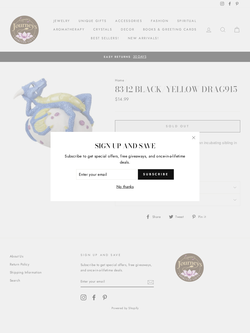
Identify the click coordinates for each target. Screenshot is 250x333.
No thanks (125, 186)
